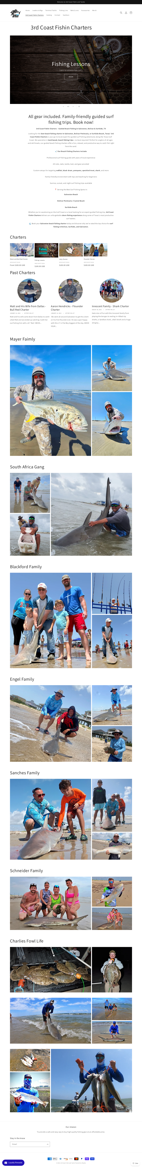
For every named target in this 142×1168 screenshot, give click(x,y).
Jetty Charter (63, 259)
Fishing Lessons (40, 260)
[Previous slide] (63, 106)
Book (71, 77)
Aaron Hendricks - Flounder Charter (67, 307)
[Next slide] (73, 106)
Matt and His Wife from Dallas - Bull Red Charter (28, 307)
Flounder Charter (89, 259)
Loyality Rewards (15, 1163)
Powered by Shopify (80, 1163)
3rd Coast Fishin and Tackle (67, 1163)
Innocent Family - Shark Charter (110, 306)
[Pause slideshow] (78, 106)
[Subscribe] (47, 1144)
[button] (121, 12)
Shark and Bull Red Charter (19, 259)
